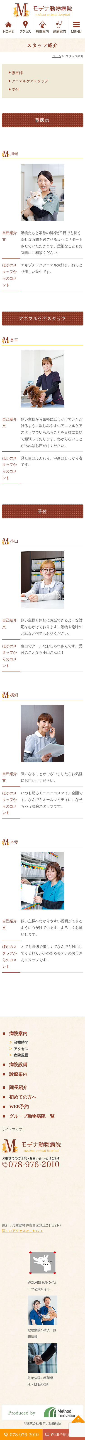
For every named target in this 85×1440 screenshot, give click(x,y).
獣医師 (17, 73)
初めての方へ (22, 1096)
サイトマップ (12, 1129)
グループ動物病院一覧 (32, 1116)
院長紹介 (18, 1087)
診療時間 (21, 1042)
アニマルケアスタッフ (30, 81)
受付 (15, 89)
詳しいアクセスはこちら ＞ (23, 1231)
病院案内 (18, 1033)
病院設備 (18, 1064)
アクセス (21, 1049)
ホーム (56, 56)
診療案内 (18, 1074)
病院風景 (21, 1055)
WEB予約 (19, 1106)
